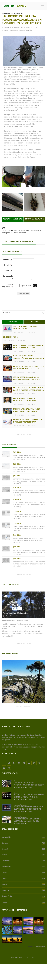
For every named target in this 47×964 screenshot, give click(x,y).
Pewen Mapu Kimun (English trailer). (15, 613)
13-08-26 (17, 511)
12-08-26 (17, 523)
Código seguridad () (7, 285)
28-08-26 (17, 464)
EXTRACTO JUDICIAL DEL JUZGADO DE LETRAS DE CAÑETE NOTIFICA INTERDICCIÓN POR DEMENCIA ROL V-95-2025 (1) (29, 469)
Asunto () (7, 270)
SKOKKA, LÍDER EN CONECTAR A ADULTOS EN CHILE (25, 328)
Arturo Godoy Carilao (20, 805)
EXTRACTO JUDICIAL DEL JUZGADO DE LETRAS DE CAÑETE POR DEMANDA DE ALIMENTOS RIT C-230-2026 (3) (29, 516)
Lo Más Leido (13, 321)
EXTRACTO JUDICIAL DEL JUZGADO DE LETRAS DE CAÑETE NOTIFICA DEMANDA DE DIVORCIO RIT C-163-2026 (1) (29, 505)
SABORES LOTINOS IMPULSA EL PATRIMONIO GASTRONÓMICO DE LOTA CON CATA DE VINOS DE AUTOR (29, 785)
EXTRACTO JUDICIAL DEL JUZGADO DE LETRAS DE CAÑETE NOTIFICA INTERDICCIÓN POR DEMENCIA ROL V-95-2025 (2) (29, 457)
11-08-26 (17, 535)
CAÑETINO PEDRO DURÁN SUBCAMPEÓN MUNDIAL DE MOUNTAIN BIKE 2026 (28, 358)
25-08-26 (17, 488)
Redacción (17, 781)
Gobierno (23, 843)
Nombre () (7, 259)
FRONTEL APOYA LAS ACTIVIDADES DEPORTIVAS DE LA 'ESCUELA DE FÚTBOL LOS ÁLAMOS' (26, 411)
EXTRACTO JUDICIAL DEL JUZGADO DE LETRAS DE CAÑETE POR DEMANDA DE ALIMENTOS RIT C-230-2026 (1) (29, 540)
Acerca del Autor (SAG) (13, 219)
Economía (23, 849)
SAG (31, 27)
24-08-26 (17, 499)
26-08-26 (17, 476)
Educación (23, 890)
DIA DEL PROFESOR (10, 337)
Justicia (23, 902)
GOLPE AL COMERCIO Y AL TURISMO (23, 679)
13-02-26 (17, 547)
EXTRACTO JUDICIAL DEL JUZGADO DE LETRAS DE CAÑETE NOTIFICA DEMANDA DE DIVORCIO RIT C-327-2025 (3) (29, 552)
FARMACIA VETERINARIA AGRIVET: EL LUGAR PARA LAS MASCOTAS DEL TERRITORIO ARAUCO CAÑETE (27, 821)
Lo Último (34, 321)
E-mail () (8, 265)
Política (23, 855)
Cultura (23, 873)
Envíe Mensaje (23, 293)
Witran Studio (40, 946)
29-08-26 (17, 452)
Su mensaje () (8, 277)
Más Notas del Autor (34, 219)
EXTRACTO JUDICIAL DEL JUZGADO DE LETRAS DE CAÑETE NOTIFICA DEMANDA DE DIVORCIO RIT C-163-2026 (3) (29, 481)
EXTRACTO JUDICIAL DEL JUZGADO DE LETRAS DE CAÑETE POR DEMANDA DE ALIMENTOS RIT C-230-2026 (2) (29, 528)
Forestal (23, 884)
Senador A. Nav (23, 896)
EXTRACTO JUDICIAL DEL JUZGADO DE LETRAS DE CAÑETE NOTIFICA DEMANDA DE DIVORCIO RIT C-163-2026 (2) (29, 493)
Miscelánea (23, 861)
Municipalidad (23, 837)
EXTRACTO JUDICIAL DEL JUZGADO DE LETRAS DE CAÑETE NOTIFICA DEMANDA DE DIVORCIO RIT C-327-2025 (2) (29, 564)
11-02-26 (17, 559)
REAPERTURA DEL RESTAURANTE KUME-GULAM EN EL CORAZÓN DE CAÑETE (29, 808)
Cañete (23, 879)
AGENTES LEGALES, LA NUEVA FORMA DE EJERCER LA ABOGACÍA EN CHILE (28, 347)
